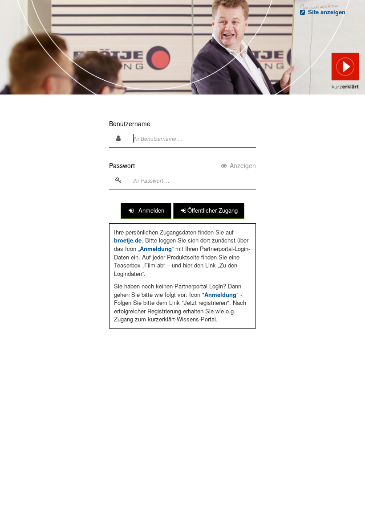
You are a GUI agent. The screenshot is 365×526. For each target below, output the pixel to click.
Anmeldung (156, 248)
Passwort (182, 165)
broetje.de (128, 240)
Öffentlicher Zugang (212, 210)
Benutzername (129, 123)
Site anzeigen (325, 12)
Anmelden (149, 210)
